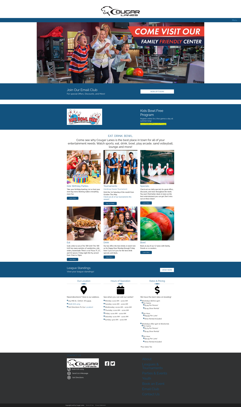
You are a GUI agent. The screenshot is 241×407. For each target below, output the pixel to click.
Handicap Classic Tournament (115, 189)
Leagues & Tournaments (152, 366)
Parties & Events (154, 373)
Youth (146, 378)
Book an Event (153, 384)
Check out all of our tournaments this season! (117, 198)
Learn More (72, 198)
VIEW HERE (167, 270)
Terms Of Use (90, 405)
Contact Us (150, 394)
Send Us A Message (80, 373)
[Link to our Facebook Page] (107, 363)
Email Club (150, 389)
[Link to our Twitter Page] (113, 363)
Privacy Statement (100, 405)
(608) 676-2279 (74, 304)
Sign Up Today (157, 91)
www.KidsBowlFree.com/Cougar (153, 124)
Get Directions (78, 377)
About (147, 359)
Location (89, 307)
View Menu (72, 259)
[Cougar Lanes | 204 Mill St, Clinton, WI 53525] (120, 11)
